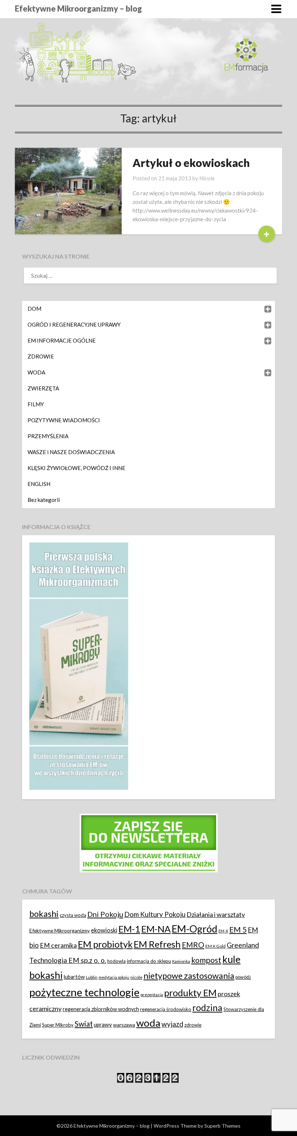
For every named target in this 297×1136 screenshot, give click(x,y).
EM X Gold (215, 946)
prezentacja (152, 994)
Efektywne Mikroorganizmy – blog (78, 8)
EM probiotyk (105, 944)
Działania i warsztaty (216, 914)
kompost (206, 960)
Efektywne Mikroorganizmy (59, 930)
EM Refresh (157, 944)
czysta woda (73, 915)
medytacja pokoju (114, 977)
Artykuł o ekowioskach (191, 162)
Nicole (207, 178)
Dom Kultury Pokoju (154, 914)
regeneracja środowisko (165, 1009)
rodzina (207, 1007)
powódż (243, 977)
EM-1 (129, 928)
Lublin (91, 977)
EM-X (223, 930)
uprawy (103, 1024)
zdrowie (192, 1025)
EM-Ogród (194, 929)
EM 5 (238, 929)
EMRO (193, 944)
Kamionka (181, 961)
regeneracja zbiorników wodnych (101, 1009)
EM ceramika (58, 945)
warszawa (124, 1025)
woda (148, 1023)
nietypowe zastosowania (188, 976)
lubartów (74, 977)
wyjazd (172, 1024)
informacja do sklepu (149, 961)
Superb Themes (222, 1126)
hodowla (116, 961)
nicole (136, 977)
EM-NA (156, 928)
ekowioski (104, 930)
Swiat (84, 1023)
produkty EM (190, 992)
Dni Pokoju (105, 914)
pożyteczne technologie (84, 992)
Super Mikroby (58, 1025)
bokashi (44, 914)
